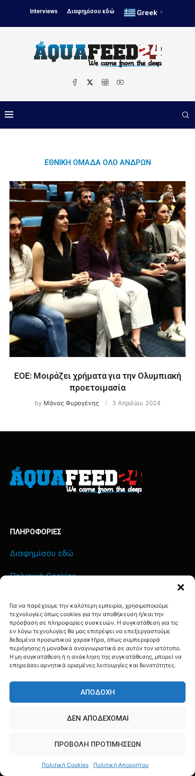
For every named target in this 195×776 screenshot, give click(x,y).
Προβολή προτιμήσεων (97, 744)
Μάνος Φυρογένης (71, 403)
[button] (181, 587)
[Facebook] (74, 82)
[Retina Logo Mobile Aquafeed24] (76, 480)
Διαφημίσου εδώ (91, 11)
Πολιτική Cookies (65, 764)
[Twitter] (90, 82)
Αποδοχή (97, 692)
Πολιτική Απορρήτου (121, 764)
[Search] (185, 115)
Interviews (44, 11)
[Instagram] (105, 82)
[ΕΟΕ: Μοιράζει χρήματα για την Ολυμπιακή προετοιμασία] (97, 269)
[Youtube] (120, 82)
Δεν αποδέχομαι (98, 718)
